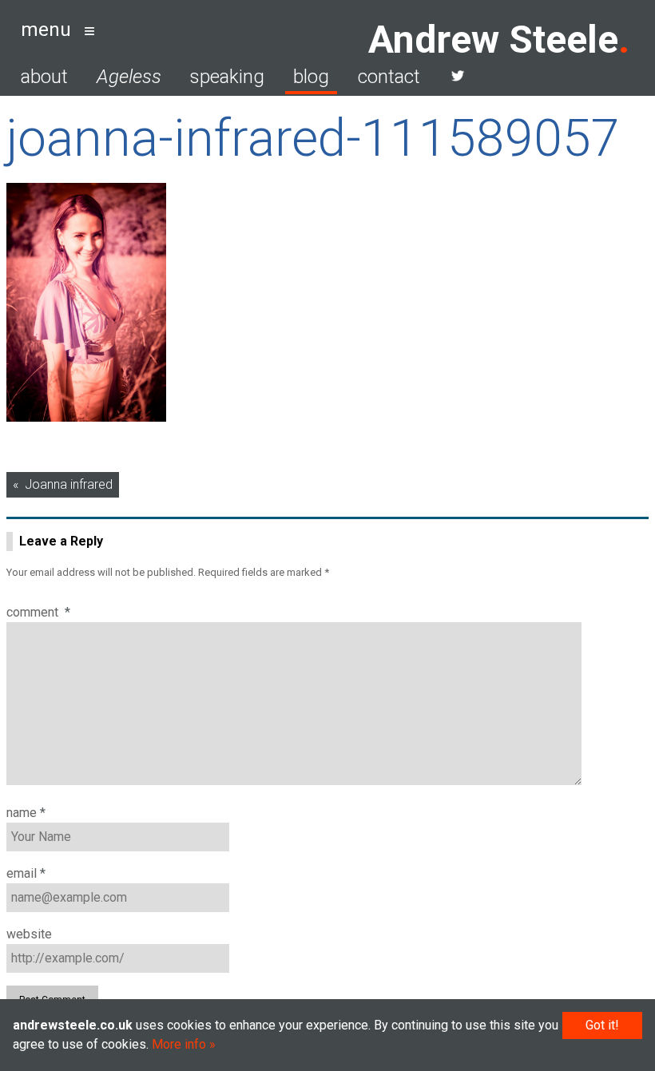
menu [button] (46, 29)
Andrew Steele (493, 39)
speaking (227, 76)
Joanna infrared (69, 484)
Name (26, 812)
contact (389, 76)
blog (311, 76)
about (44, 76)
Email (26, 873)
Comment (38, 612)
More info (179, 1044)
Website (29, 934)
